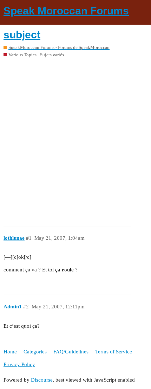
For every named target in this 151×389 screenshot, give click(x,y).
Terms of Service (113, 352)
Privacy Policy (19, 364)
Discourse (42, 380)
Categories (35, 352)
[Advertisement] (75, 139)
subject (22, 34)
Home (10, 352)
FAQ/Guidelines (70, 352)
